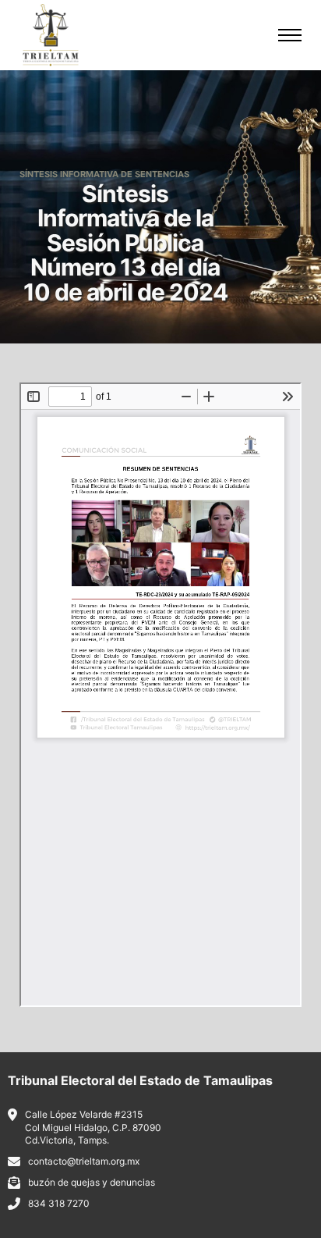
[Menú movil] (290, 35)
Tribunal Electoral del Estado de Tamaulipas (140, 1080)
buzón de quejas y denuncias (91, 1182)
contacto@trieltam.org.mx (83, 1161)
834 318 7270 (59, 1203)
